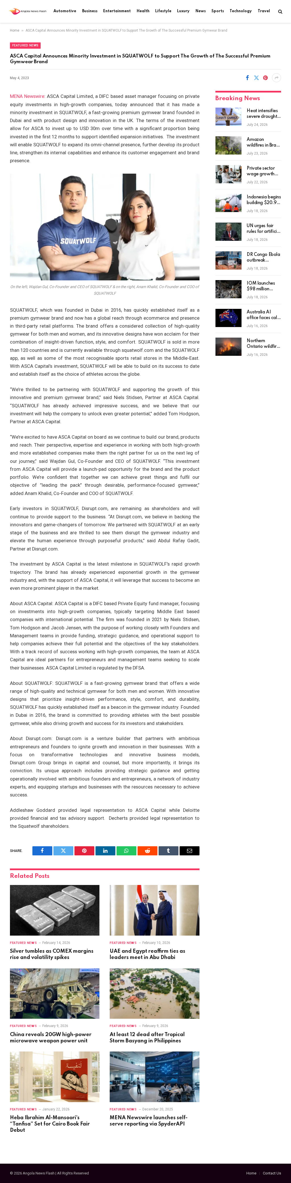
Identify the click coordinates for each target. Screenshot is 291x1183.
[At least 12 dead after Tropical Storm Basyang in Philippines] (154, 993)
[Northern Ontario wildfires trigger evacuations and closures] (228, 347)
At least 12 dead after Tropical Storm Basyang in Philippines (147, 1038)
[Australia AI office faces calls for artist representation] (228, 318)
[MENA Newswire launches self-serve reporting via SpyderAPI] (154, 1076)
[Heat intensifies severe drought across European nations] (228, 117)
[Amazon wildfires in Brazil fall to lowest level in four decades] (228, 145)
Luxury (183, 11)
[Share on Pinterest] (265, 77)
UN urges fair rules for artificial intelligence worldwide (263, 229)
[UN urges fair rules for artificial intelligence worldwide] (228, 232)
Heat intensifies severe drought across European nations (263, 114)
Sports (217, 11)
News (201, 11)
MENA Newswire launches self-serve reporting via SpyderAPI (149, 1121)
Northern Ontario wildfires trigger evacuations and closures (264, 344)
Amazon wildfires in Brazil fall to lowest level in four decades (263, 142)
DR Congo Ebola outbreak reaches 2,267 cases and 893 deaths (263, 257)
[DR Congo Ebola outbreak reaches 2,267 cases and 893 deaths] (228, 260)
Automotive (64, 11)
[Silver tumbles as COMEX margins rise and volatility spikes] (54, 910)
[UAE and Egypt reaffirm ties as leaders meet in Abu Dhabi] (154, 910)
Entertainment (117, 11)
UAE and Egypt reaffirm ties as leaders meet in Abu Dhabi (147, 954)
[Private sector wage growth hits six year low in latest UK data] (228, 174)
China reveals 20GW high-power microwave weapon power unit (51, 1038)
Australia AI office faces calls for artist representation (263, 315)
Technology (241, 11)
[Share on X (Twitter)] (256, 77)
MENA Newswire (27, 96)
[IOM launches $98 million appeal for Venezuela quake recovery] (228, 289)
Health (143, 11)
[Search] (279, 11)
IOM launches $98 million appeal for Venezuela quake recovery (262, 286)
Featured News (25, 45)
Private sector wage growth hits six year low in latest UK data (263, 171)
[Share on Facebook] (247, 77)
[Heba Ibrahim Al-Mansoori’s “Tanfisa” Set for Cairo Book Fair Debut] (54, 1076)
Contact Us (272, 1173)
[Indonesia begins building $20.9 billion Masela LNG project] (228, 203)
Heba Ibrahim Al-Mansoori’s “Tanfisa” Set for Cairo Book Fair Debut (50, 1124)
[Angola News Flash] (27, 11)
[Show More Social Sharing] (276, 77)
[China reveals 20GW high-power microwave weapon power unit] (54, 993)
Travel (264, 11)
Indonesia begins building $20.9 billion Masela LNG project (264, 200)
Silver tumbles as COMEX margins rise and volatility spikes (51, 954)
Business (89, 11)
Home (14, 30)
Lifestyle (163, 11)
